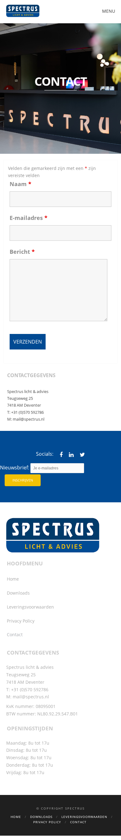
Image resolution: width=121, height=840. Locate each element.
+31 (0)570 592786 (27, 412)
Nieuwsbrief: (15, 467)
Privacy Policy (20, 621)
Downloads (18, 593)
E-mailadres (28, 217)
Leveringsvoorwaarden (30, 607)
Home (13, 579)
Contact (15, 634)
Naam (20, 184)
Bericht (22, 251)
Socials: (44, 453)
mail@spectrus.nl (28, 419)
